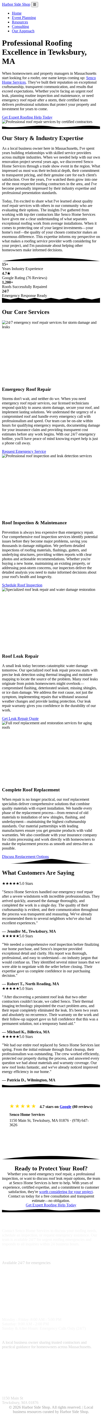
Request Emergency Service (24, 451)
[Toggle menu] (34, 4)
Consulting (20, 26)
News (63, 1380)
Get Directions (26, 1135)
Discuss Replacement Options (25, 856)
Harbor (16, 4)
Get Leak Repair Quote (20, 718)
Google (65, 1107)
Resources (20, 22)
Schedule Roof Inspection (22, 585)
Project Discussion (68, 1361)
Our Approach (23, 31)
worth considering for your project (66, 1192)
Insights (8, 1380)
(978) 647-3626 (14, 1258)
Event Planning (24, 18)
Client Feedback (28, 1380)
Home (17, 13)
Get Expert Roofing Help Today (27, 117)
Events (74, 1380)
